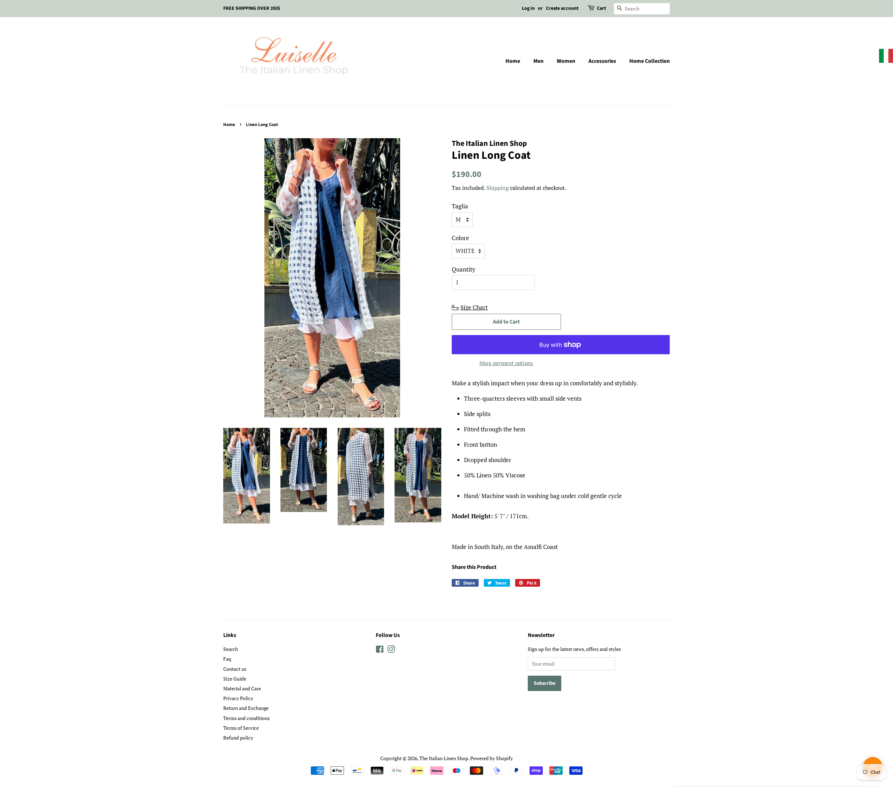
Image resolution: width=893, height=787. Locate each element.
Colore (460, 238)
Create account (562, 8)
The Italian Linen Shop (443, 758)
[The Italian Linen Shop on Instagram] (391, 650)
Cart (601, 8)
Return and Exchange (246, 708)
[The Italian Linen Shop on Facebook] (380, 650)
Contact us (234, 669)
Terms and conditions (246, 718)
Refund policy (238, 737)
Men (538, 61)
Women (566, 61)
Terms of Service (241, 728)
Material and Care (242, 688)
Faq (227, 658)
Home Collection (649, 61)
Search (230, 649)
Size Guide (234, 678)
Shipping (497, 188)
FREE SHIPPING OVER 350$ (251, 8)
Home (512, 61)
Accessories (602, 61)
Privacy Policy (238, 698)
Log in (528, 8)
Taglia (460, 206)
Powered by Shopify (491, 758)
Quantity (463, 269)
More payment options (506, 362)
